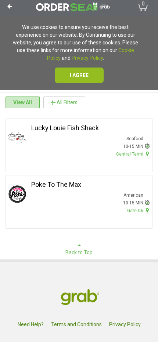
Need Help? (31, 324)
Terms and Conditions (76, 324)
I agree (79, 75)
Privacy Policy (87, 58)
